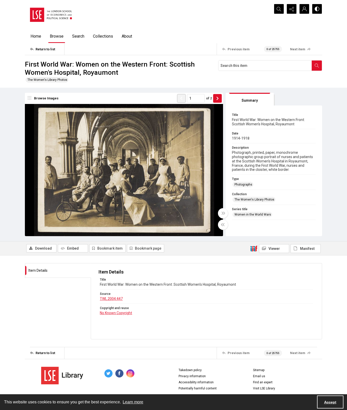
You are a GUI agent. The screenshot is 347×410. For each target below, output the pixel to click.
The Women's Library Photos (47, 80)
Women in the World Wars (252, 214)
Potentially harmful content (198, 388)
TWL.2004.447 (111, 299)
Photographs (243, 184)
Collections (103, 36)
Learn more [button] (133, 402)
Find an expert (263, 382)
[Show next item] (217, 98)
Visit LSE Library (264, 388)
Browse (57, 36)
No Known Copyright (116, 313)
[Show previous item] (181, 98)
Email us (259, 376)
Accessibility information (196, 382)
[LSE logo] (51, 15)
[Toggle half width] (223, 225)
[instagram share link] (130, 373)
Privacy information (192, 376)
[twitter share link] (108, 373)
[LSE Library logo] (62, 375)
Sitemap (258, 370)
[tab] (250, 99)
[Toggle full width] (223, 213)
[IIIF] (254, 248)
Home (35, 36)
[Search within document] (317, 65)
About (127, 36)
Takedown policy (190, 370)
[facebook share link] (119, 373)
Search (78, 36)
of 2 (209, 98)
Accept (330, 402)
